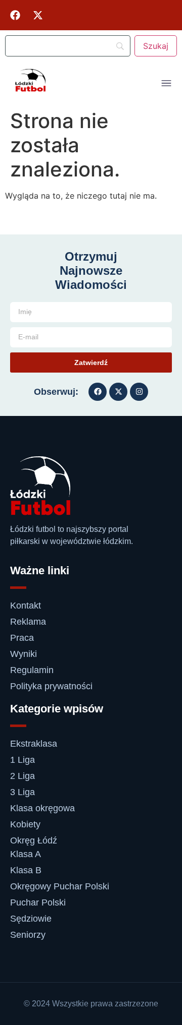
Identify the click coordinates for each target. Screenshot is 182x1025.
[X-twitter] (38, 15)
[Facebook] (15, 15)
